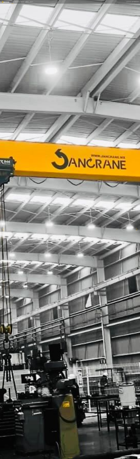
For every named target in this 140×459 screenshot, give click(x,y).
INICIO (12, 1)
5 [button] (71, 457)
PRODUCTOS (22, 1)
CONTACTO (31, 1)
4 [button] (70, 457)
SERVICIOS (27, 1)
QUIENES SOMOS (17, 1)
